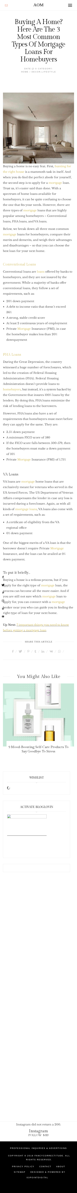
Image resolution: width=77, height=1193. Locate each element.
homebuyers (12, 389)
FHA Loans (12, 355)
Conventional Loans (19, 264)
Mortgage (24, 329)
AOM (38, 4)
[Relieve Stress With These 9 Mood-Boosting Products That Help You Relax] (40, 714)
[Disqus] (38, 940)
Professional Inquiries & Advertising (38, 1148)
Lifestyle (49, 72)
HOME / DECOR (31, 72)
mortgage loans (26, 509)
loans (40, 271)
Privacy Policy (23, 1166)
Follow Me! (38, 1135)
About (60, 1166)
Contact (45, 1166)
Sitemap (19, 1172)
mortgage (55, 183)
